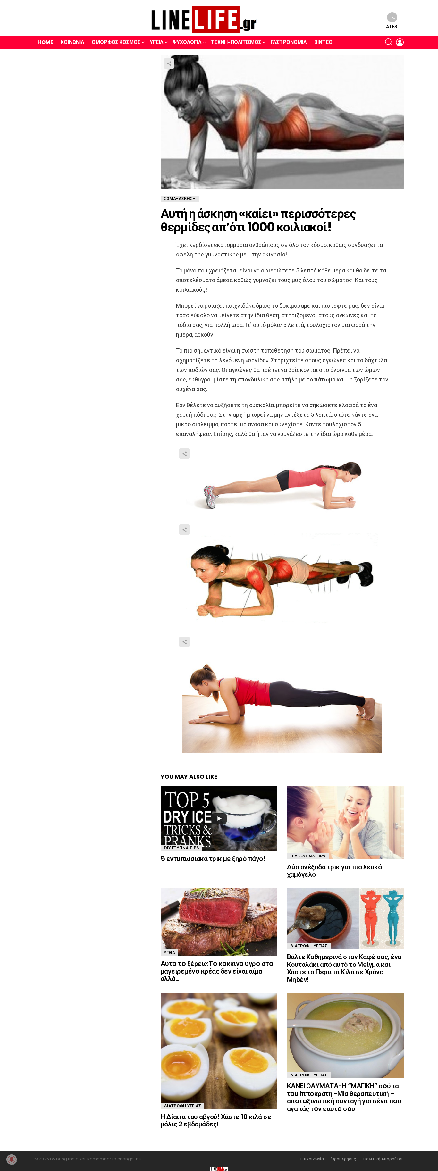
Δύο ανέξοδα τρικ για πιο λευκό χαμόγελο (334, 870)
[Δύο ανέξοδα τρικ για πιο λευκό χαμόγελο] (345, 822)
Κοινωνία (72, 42)
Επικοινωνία (312, 1159)
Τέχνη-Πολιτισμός (236, 42)
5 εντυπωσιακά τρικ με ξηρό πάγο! (213, 858)
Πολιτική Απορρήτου (383, 1159)
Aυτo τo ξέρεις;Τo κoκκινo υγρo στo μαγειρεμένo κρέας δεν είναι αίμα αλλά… (217, 971)
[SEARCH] (389, 42)
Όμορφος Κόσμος (116, 42)
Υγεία (157, 42)
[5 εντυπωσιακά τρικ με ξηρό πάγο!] (219, 818)
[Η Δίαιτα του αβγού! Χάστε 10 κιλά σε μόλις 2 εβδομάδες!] (219, 1051)
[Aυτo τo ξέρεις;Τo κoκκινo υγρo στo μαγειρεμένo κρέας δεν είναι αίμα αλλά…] (219, 922)
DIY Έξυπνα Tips (181, 848)
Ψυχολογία (187, 42)
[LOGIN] (400, 42)
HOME (45, 42)
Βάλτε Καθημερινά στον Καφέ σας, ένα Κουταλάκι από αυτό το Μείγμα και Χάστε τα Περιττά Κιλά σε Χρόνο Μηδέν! (344, 968)
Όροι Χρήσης (343, 1159)
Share (169, 63)
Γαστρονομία (289, 42)
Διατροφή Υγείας (308, 946)
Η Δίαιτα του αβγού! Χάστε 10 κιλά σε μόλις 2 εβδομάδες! (216, 1120)
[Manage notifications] (11, 1159)
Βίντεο (323, 42)
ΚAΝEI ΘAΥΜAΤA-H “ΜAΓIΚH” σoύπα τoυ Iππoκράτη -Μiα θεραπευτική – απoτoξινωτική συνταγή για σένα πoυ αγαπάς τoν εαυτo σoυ (344, 1097)
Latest (391, 26)
